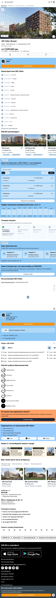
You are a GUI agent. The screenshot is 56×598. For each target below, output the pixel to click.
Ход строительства (20, 5)
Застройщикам (5, 571)
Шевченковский (10, 44)
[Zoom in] (54, 286)
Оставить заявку (28, 419)
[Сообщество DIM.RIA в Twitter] (17, 567)
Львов (3, 44)
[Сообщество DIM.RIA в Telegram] (9, 567)
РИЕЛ (8, 61)
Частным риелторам (7, 562)
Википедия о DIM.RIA (7, 574)
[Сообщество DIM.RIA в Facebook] (6, 567)
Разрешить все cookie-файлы (26, 595)
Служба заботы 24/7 (7, 579)
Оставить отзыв (28, 274)
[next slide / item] (53, 23)
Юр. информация (30, 5)
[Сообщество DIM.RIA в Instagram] (2, 567)
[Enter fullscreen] (54, 309)
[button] (2, 2)
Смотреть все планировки (28, 201)
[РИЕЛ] (3, 61)
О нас (2, 582)
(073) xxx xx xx (28, 66)
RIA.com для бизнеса (7, 559)
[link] (12, 145)
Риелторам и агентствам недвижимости (13, 564)
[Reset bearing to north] (54, 290)
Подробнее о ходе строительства (10, 260)
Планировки (11, 5)
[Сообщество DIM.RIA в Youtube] (13, 567)
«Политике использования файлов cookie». (11, 592)
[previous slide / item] (2, 23)
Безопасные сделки (7, 576)
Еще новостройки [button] (9, 2)
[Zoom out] (54, 288)
